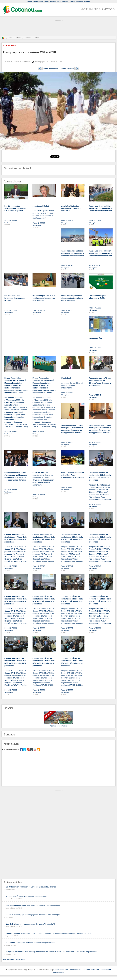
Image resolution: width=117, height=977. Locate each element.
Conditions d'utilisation (90, 970)
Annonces (65, 1)
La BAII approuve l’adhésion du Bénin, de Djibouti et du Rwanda (31, 887)
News (58, 1)
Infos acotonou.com (60, 970)
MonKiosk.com (38, 1)
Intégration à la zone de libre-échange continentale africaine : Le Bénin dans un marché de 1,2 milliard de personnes (51, 952)
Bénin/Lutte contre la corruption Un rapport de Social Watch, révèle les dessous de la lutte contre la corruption (48, 933)
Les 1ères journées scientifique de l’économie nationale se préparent (33, 906)
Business (53, 1)
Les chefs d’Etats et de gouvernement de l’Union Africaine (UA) (30, 924)
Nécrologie (79, 1)
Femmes (72, 1)
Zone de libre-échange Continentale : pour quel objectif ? (28, 896)
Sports (47, 1)
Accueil (29, 1)
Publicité (87, 1)
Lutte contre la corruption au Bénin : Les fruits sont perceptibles (30, 943)
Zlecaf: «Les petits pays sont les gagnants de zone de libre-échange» (33, 915)
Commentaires (74, 970)
